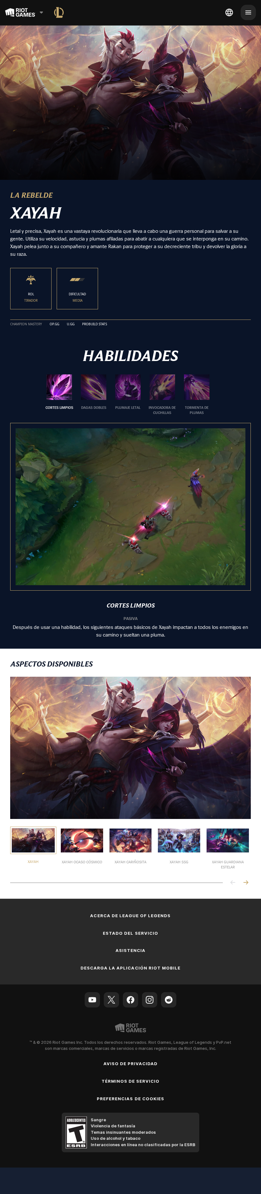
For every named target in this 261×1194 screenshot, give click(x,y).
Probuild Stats (94, 324)
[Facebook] (130, 999)
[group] (128, 394)
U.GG (70, 324)
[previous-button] (233, 882)
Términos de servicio (131, 1080)
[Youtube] (92, 999)
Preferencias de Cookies (130, 1098)
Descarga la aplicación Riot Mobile (130, 967)
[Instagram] (149, 999)
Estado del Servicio (130, 932)
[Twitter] (111, 999)
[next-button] (246, 882)
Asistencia (130, 950)
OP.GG (54, 324)
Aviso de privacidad (130, 1063)
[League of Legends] (59, 12)
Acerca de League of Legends (130, 915)
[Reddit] (169, 999)
